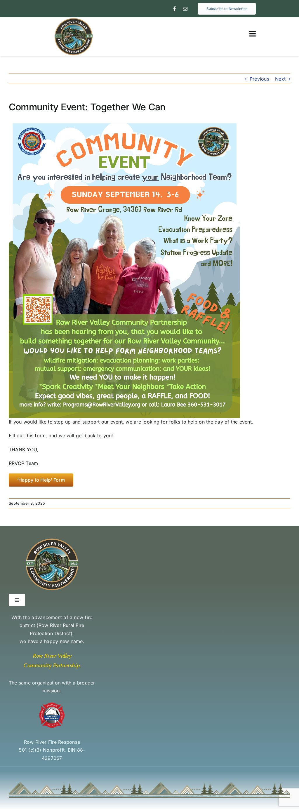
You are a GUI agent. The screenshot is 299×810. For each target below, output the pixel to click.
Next (280, 79)
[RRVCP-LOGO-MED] (74, 19)
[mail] (185, 8)
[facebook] (174, 8)
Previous (259, 79)
